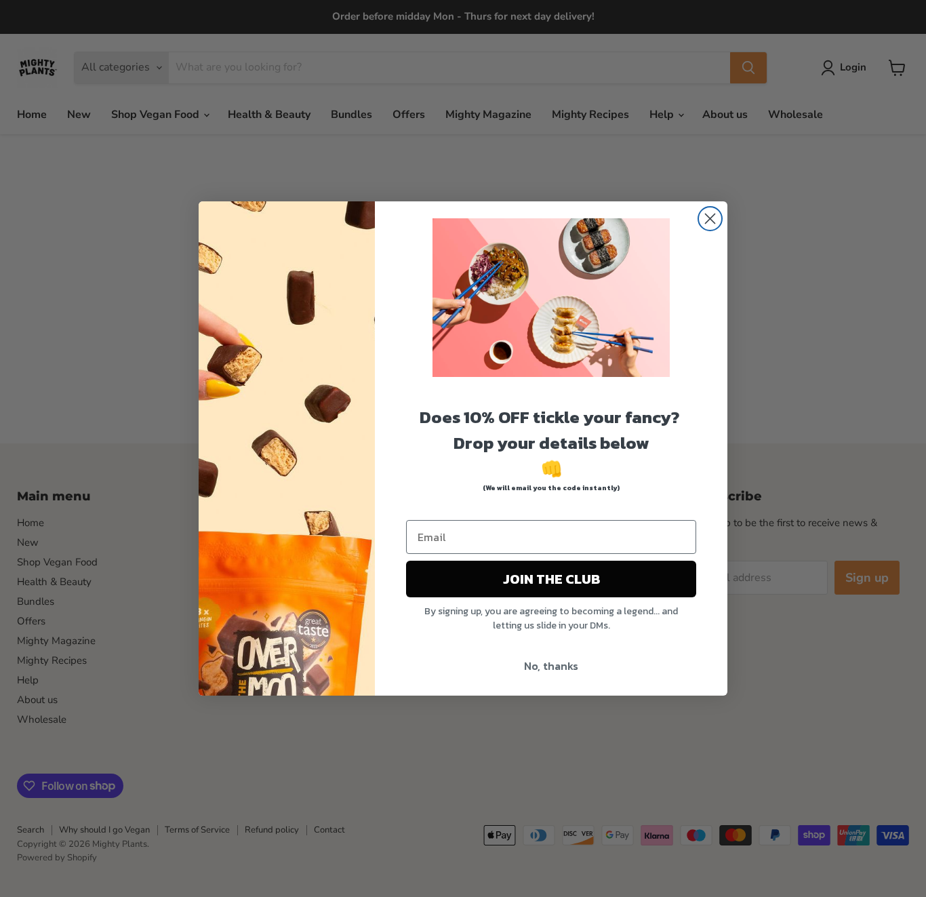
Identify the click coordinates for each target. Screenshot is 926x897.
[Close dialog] (710, 219)
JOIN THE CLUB (551, 579)
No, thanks (551, 666)
